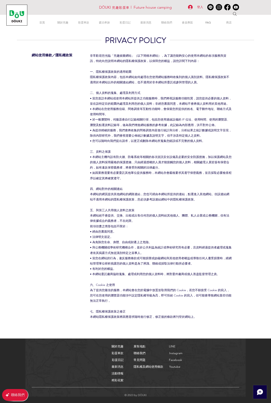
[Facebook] (227, 7)
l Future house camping (151, 7)
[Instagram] (219, 7)
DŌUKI (105, 7)
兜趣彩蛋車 (121, 7)
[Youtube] (236, 7)
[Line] (210, 7)
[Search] (234, 14)
